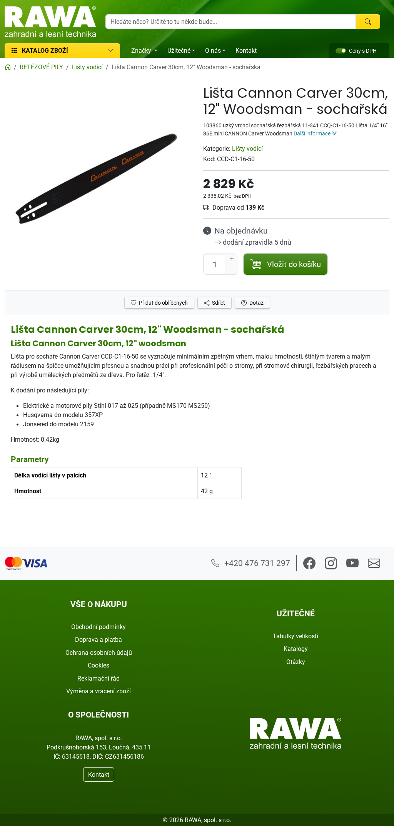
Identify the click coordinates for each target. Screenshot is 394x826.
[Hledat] (368, 21)
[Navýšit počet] (231, 259)
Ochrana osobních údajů (98, 652)
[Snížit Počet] (231, 269)
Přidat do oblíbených (163, 302)
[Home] (8, 67)
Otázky (295, 662)
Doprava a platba (98, 639)
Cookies (98, 665)
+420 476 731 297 (256, 563)
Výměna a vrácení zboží (98, 691)
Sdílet (218, 302)
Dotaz (256, 302)
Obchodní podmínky (98, 627)
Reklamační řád (98, 678)
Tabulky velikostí (295, 636)
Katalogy (296, 648)
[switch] (341, 50)
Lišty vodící (247, 148)
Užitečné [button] (178, 50)
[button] (309, 563)
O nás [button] (213, 50)
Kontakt (246, 50)
